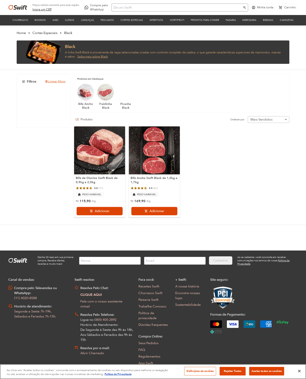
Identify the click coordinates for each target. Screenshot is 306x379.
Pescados (107, 20)
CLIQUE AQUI (91, 294)
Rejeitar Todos (232, 371)
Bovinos (40, 20)
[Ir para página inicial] (17, 7)
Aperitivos (156, 20)
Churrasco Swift (150, 293)
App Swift (145, 363)
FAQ (141, 350)
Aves (55, 20)
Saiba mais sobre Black (92, 57)
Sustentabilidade (188, 304)
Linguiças (87, 20)
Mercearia (249, 20)
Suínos (69, 20)
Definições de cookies (200, 371)
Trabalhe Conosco (152, 306)
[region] (153, 371)
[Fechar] (299, 371)
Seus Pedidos (148, 343)
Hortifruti (177, 20)
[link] (42, 10)
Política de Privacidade (118, 374)
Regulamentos (149, 356)
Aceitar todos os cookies (266, 371)
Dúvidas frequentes (153, 324)
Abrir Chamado (92, 353)
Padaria (231, 20)
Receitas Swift (148, 286)
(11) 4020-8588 (25, 298)
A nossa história (187, 286)
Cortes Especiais (132, 20)
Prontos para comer (205, 20)
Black (68, 33)
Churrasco (20, 20)
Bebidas (268, 20)
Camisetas (287, 20)
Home (21, 33)
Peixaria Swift (148, 299)
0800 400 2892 (105, 319)
